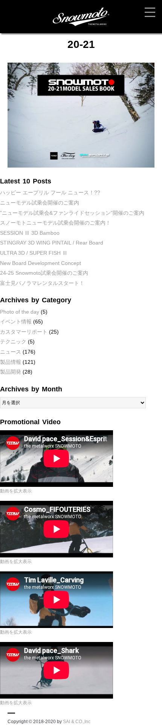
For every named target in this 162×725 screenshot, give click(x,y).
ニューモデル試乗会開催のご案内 (39, 203)
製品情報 (10, 362)
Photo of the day (19, 312)
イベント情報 (16, 322)
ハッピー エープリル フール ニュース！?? (50, 192)
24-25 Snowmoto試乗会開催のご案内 (44, 273)
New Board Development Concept (40, 263)
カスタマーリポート (23, 332)
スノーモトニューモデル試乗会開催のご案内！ (55, 223)
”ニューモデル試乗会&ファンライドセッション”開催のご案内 (72, 213)
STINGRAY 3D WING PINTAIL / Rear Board (51, 243)
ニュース (10, 352)
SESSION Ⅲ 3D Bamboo (30, 233)
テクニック (13, 342)
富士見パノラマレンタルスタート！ (42, 283)
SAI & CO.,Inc (76, 721)
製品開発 (10, 372)
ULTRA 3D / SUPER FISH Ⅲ (33, 253)
